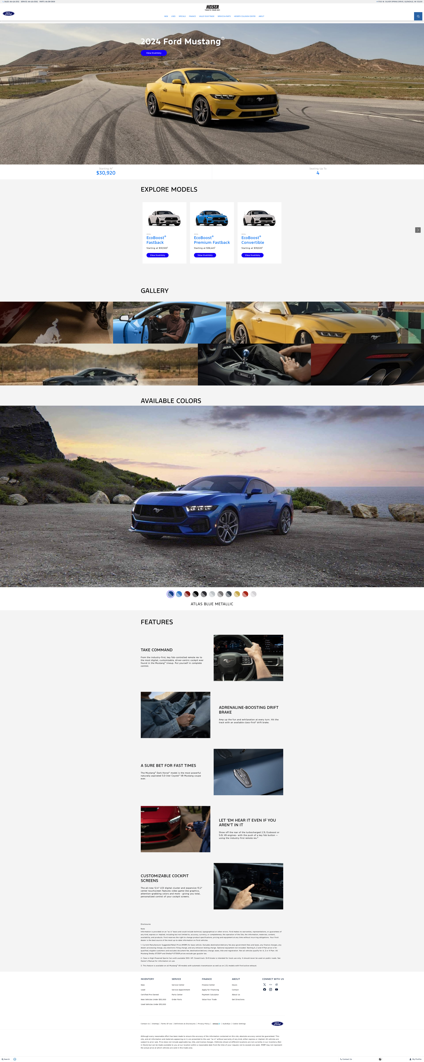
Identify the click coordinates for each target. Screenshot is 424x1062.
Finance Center (208, 985)
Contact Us (145, 1024)
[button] (418, 16)
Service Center (178, 985)
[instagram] (270, 989)
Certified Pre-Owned (150, 995)
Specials (182, 16)
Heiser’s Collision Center (244, 16)
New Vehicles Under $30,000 (153, 999)
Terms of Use (166, 1024)
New (166, 16)
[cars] (270, 984)
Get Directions (238, 999)
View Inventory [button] (153, 53)
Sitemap (155, 1024)
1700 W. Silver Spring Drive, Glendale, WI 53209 (400, 2)
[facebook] (264, 989)
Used (173, 16)
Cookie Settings (239, 1024)
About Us (236, 995)
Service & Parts (224, 16)
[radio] (171, 594)
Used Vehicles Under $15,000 (153, 1004)
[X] (264, 984)
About (261, 16)
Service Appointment (181, 990)
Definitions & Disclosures (185, 1024)
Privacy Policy (204, 1024)
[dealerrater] (276, 984)
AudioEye (226, 1024)
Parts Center (177, 995)
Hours (234, 985)
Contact (235, 990)
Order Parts (177, 999)
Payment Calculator (210, 995)
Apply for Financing (210, 990)
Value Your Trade (206, 16)
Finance (192, 16)
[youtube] (276, 989)
